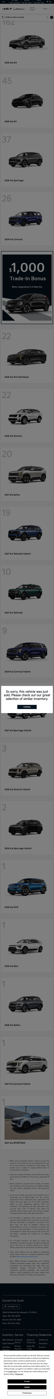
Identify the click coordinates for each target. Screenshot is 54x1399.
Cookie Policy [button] (12, 1371)
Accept (27, 1381)
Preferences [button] (19, 1374)
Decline (27, 1387)
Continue (27, 707)
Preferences (27, 1393)
